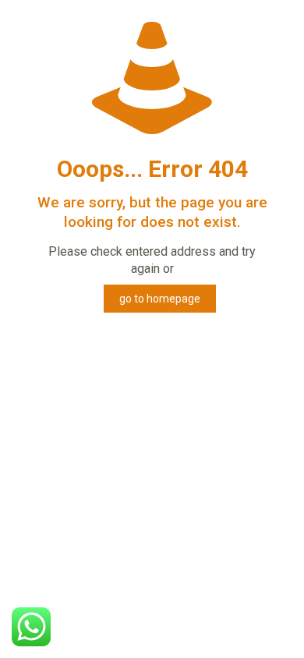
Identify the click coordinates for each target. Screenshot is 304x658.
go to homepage (159, 298)
